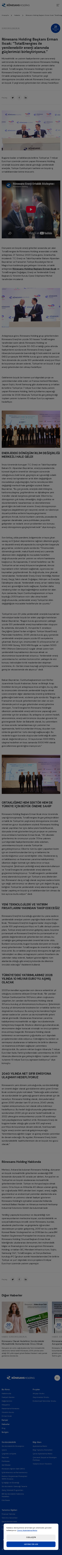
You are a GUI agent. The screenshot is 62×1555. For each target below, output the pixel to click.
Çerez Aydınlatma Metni (27, 1530)
